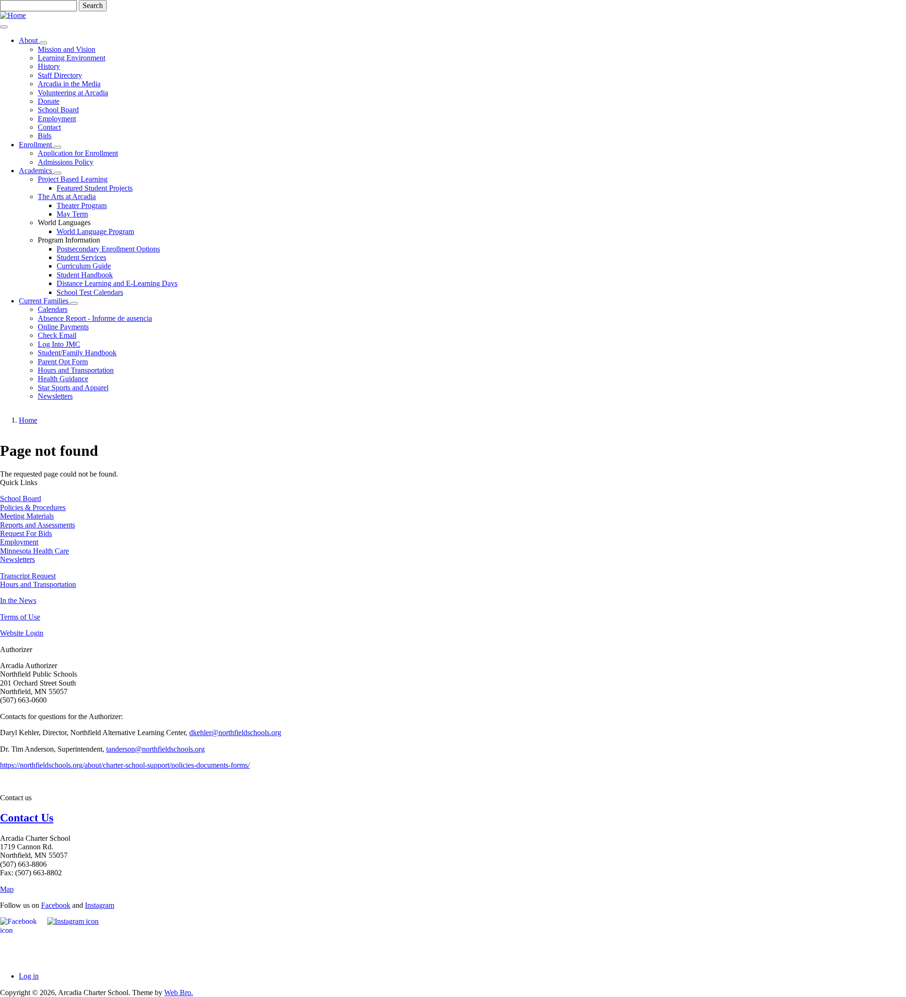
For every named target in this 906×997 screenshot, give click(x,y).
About (29, 40)
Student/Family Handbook (77, 353)
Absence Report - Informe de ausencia (95, 318)
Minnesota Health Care (34, 551)
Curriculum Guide (84, 266)
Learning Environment (71, 58)
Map (7, 889)
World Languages (64, 222)
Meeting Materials (27, 516)
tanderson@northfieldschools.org (155, 749)
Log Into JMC (59, 344)
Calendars (52, 309)
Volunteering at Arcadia (73, 93)
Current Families (44, 301)
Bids (44, 136)
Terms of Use (20, 617)
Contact (49, 127)
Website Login (21, 633)
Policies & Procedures (33, 507)
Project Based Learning (73, 179)
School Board (58, 110)
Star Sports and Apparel (73, 388)
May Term (72, 214)
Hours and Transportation (76, 370)
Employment (57, 119)
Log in (29, 976)
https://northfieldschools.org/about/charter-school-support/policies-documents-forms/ (125, 765)
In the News (18, 600)
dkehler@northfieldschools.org (235, 733)
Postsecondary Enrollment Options (108, 249)
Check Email (57, 335)
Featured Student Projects (95, 188)
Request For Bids (26, 533)
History (49, 66)
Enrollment (36, 145)
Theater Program (82, 205)
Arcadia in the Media (69, 84)
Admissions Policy (65, 162)
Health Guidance (63, 379)
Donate (48, 101)
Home (28, 420)
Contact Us (26, 818)
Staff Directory (60, 75)
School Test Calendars (90, 292)
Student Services (81, 257)
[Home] (13, 15)
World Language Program (95, 231)
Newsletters (55, 396)
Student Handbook (85, 275)
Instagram (99, 905)
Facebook (55, 905)
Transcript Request (28, 576)
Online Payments (63, 327)
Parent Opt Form (63, 362)
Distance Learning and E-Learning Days (117, 283)
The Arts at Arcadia (67, 197)
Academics (36, 171)
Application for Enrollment (78, 153)
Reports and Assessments (37, 525)
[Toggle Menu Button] (4, 26)
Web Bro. (178, 993)
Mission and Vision (66, 49)
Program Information (69, 240)
